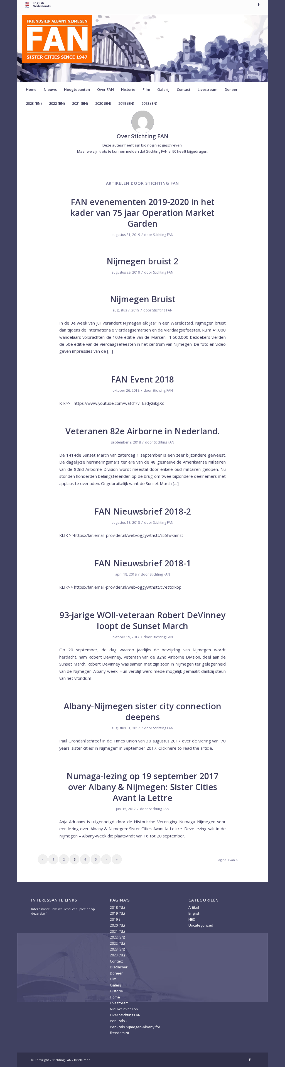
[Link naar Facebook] (258, 4)
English (38, 3)
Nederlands (42, 6)
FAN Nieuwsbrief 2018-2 (142, 511)
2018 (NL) (117, 907)
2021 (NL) (117, 931)
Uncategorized (200, 925)
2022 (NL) (117, 943)
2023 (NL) (117, 955)
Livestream (119, 1002)
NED (191, 919)
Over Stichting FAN (125, 1014)
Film (113, 978)
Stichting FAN (163, 234)
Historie (116, 990)
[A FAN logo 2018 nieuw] (57, 48)
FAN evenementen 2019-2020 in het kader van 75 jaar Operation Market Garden (142, 212)
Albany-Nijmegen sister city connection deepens (142, 711)
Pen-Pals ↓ (119, 1020)
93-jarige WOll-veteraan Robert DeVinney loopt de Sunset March (142, 620)
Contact (116, 961)
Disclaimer (118, 966)
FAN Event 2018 (142, 379)
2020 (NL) (117, 925)
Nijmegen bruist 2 (142, 261)
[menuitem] (31, 89)
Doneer (116, 973)
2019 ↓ (115, 919)
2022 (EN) (117, 937)
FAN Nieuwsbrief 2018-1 (142, 563)
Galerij (115, 985)
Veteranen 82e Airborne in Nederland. (142, 431)
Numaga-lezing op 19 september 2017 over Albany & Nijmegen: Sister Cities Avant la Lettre (142, 786)
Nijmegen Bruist (142, 299)
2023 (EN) (117, 949)
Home (115, 997)
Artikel (193, 907)
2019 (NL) (117, 913)
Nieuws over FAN (124, 1008)
